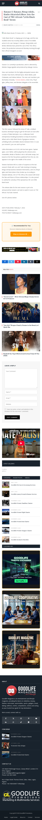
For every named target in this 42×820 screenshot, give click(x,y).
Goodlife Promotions (26, 813)
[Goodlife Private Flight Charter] (5, 512)
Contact (30, 817)
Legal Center (14, 817)
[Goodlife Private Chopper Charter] (5, 530)
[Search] (39, 3)
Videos (27, 478)
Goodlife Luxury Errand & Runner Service (24, 494)
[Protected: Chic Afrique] (5, 745)
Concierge (6, 478)
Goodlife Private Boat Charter (20, 521)
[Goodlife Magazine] (21, 3)
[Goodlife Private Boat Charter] (5, 521)
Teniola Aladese (20, 80)
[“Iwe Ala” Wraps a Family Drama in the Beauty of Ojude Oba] (21, 312)
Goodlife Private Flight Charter (20, 512)
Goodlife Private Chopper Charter (21, 531)
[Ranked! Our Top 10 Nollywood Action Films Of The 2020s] (21, 341)
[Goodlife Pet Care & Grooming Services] (5, 485)
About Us (22, 817)
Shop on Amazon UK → (21, 234)
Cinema (38, 25)
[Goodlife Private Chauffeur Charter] (5, 503)
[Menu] (3, 3)
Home (6, 817)
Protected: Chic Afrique (18, 746)
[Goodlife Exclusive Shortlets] (5, 539)
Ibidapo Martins (8, 25)
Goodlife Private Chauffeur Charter (22, 503)
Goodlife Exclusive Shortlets (20, 540)
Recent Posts (17, 478)
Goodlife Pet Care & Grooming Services (23, 485)
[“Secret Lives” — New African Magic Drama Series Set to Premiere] (21, 284)
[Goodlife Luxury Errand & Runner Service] (5, 494)
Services (37, 817)
